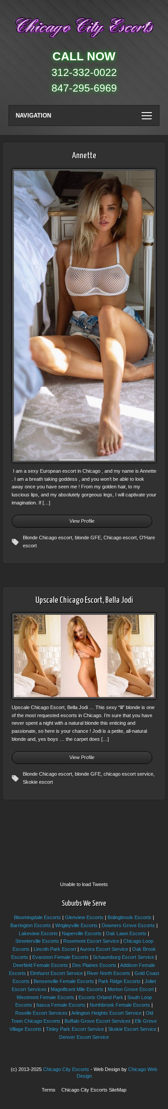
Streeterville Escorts (37, 941)
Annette (84, 155)
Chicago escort (120, 537)
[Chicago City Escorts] (84, 40)
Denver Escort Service (84, 1037)
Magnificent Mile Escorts (77, 989)
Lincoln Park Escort (55, 949)
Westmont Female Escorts (45, 997)
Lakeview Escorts (38, 933)
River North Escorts (108, 973)
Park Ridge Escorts (119, 981)
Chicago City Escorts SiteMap (93, 1089)
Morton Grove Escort (131, 989)
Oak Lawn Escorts (126, 933)
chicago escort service (128, 774)
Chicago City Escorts (66, 1069)
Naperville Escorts (82, 933)
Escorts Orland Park (100, 997)
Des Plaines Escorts (94, 965)
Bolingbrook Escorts (129, 917)
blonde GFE (88, 537)
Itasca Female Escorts (61, 1005)
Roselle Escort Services (41, 1013)
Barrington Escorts (30, 925)
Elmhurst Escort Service (56, 973)
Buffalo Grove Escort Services (98, 1021)
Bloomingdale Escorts (37, 917)
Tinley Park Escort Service (75, 1029)
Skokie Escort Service (132, 1029)
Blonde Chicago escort (47, 537)
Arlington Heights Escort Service (106, 1013)
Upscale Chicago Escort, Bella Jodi (84, 600)
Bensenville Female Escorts (64, 981)
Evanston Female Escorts (60, 957)
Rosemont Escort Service (91, 941)
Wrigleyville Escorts (76, 925)
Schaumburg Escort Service (123, 957)
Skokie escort (38, 782)
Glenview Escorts (84, 917)
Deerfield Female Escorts (40, 965)
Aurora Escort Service (104, 949)
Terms (49, 1089)
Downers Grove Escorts (128, 925)
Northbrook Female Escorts (120, 1005)
